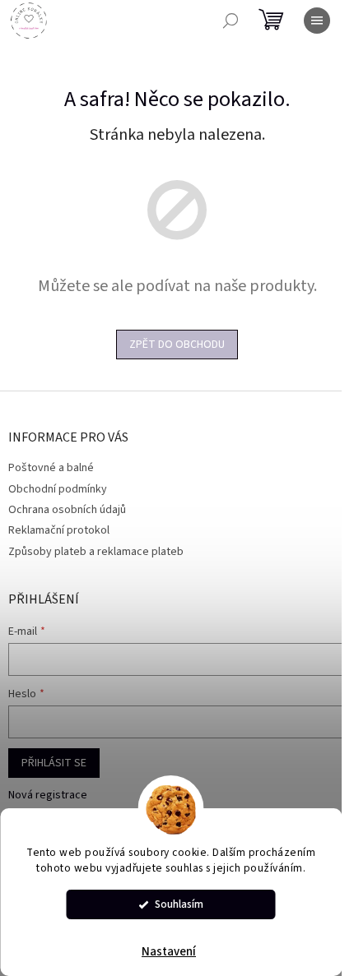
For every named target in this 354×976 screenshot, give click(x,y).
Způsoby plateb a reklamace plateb (96, 552)
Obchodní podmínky (57, 489)
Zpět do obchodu (177, 344)
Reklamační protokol (58, 530)
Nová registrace (47, 795)
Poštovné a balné (51, 468)
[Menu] (316, 20)
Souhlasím (179, 904)
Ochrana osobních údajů (67, 510)
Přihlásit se (53, 763)
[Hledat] (230, 20)
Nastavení (169, 951)
